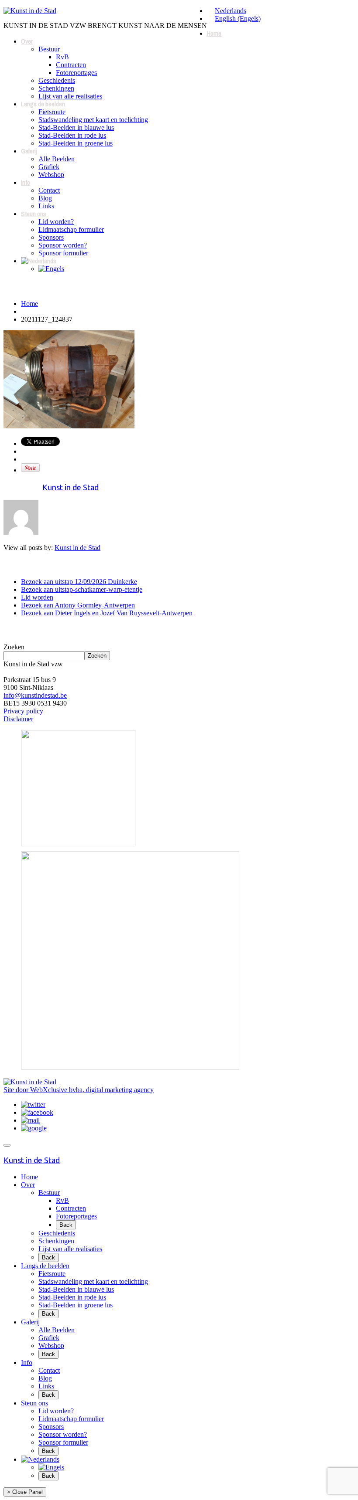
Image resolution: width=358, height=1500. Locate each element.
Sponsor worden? (62, 245)
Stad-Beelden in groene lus (75, 143)
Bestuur (49, 49)
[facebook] (37, 1112)
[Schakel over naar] (38, 260)
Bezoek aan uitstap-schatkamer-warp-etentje (81, 589)
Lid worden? (56, 221)
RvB (62, 57)
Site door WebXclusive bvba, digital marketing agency (78, 1089)
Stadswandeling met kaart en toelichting (93, 119)
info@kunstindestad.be (35, 695)
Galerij (29, 151)
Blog (45, 198)
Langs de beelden (43, 104)
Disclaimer (18, 719)
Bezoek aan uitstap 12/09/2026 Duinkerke (79, 581)
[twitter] (33, 1104)
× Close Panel (25, 1492)
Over (27, 41)
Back (65, 1225)
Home (214, 33)
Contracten (71, 64)
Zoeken (13, 647)
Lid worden (37, 597)
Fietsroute (51, 111)
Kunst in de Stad (70, 487)
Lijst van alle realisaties (70, 96)
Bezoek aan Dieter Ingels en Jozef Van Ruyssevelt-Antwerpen (107, 613)
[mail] (30, 1120)
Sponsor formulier (63, 253)
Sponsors (51, 237)
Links (46, 206)
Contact (49, 190)
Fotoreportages (76, 72)
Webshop (51, 174)
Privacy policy (23, 711)
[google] (34, 1128)
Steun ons (33, 213)
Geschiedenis (56, 80)
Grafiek (48, 166)
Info (25, 182)
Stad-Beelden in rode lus (72, 135)
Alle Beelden (56, 159)
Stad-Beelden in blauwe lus (76, 127)
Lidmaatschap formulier (71, 229)
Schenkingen (56, 88)
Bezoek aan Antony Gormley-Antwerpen (78, 605)
